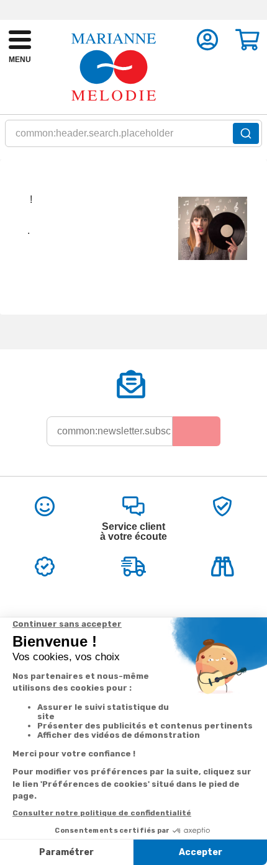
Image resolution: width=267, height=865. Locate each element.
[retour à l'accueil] (113, 67)
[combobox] (133, 137)
